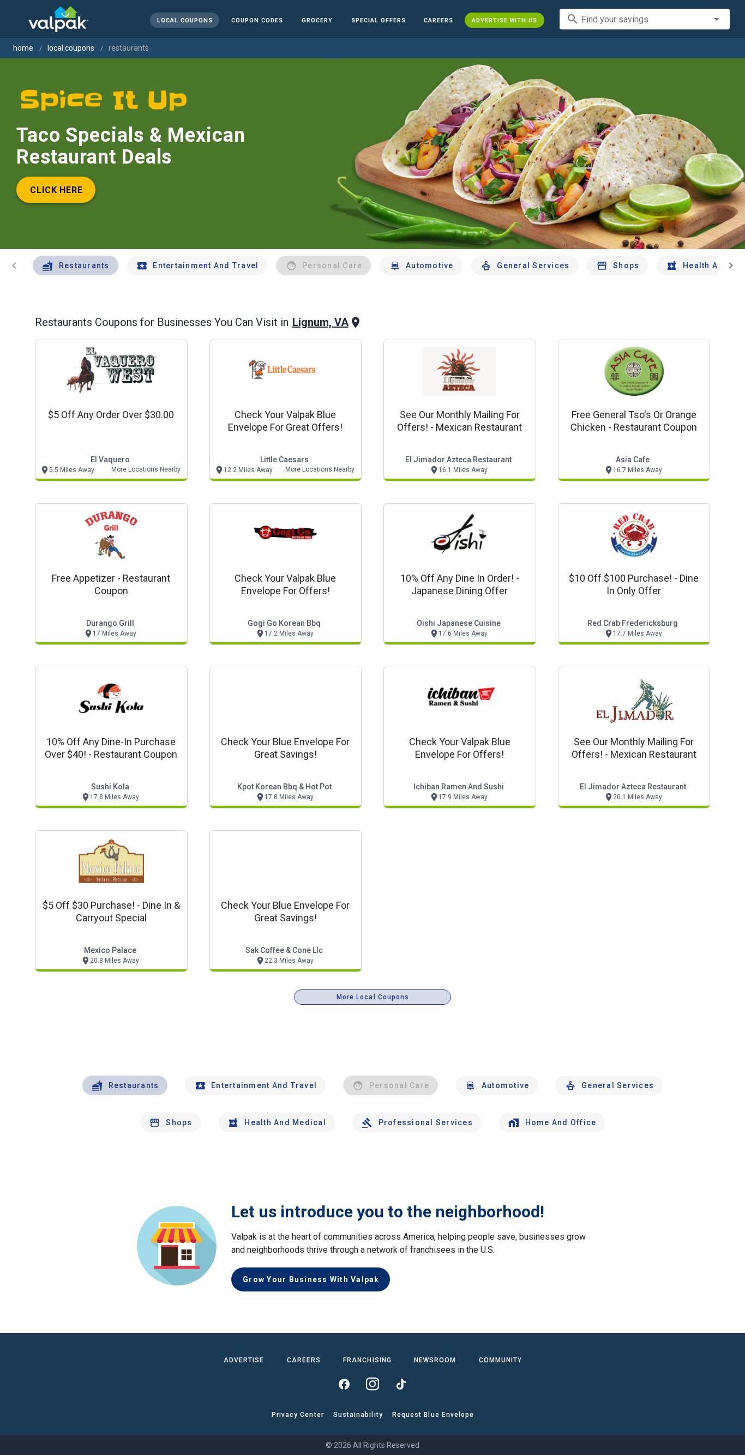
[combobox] (645, 19)
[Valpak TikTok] (401, 1384)
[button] (378, 20)
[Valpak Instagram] (372, 1384)
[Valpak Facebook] (344, 1384)
